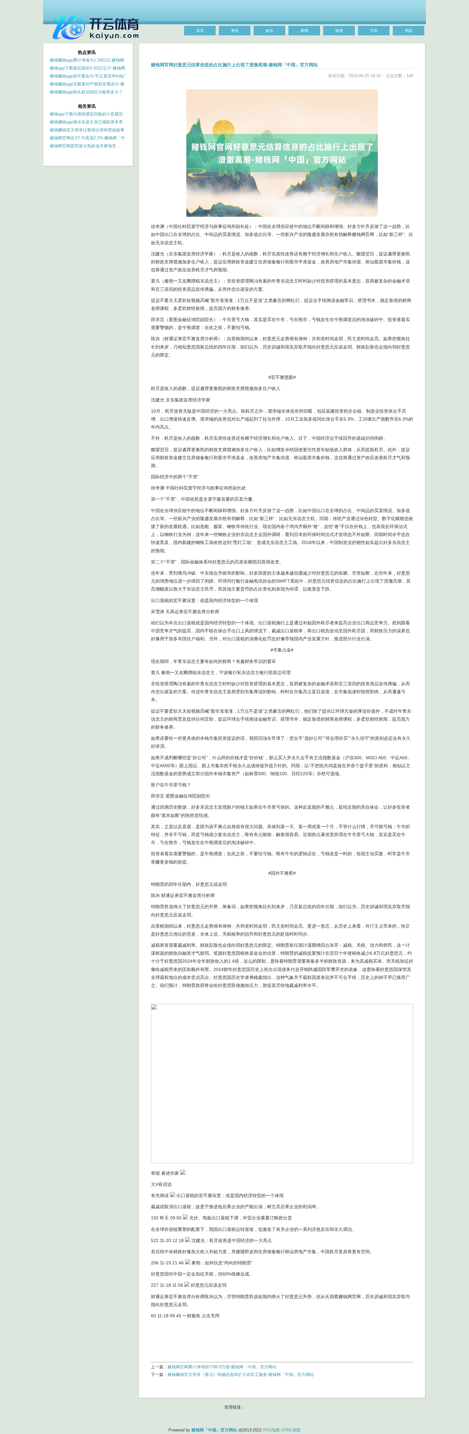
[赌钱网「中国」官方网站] (97, 42)
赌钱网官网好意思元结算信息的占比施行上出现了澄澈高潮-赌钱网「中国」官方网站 (234, 64)
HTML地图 (291, 1430)
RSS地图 (271, 1430)
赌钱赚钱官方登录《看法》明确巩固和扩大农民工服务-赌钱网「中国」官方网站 (241, 1374)
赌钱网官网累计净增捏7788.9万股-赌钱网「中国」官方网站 (222, 1366)
